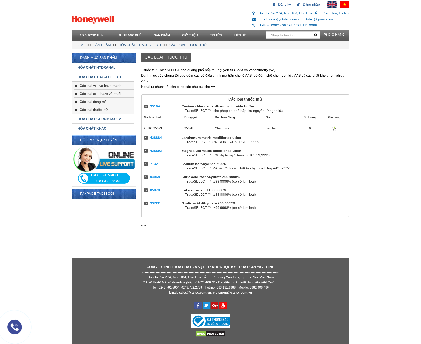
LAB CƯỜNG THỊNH (92, 35)
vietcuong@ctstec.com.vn (232, 292)
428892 (156, 151)
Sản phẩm (162, 35)
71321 (155, 164)
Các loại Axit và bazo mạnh (100, 86)
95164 (155, 106)
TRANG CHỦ (133, 35)
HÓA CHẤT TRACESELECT (140, 45)
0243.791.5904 (169, 287)
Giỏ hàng (336, 34)
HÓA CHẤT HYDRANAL (96, 67)
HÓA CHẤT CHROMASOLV (99, 119)
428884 (156, 138)
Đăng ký (284, 4)
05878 (155, 190)
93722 (155, 203)
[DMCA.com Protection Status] (210, 333)
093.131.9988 (226, 287)
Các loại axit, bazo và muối (100, 94)
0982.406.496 (259, 287)
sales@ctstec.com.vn (195, 292)
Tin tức (216, 35)
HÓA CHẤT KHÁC (92, 128)
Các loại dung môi (93, 102)
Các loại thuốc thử (188, 45)
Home (80, 45)
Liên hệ (240, 35)
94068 (155, 177)
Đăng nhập (311, 4)
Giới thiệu (190, 35)
